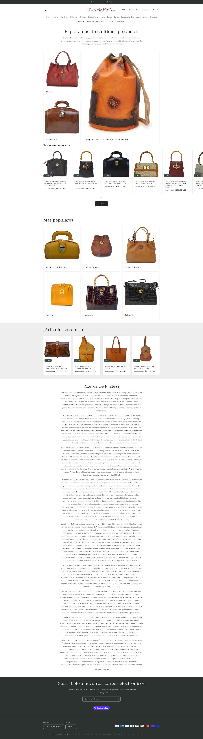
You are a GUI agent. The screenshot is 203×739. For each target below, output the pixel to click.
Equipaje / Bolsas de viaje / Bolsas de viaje (105, 139)
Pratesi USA (51, 734)
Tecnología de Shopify (61, 734)
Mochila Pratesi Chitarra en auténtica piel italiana (144, 367)
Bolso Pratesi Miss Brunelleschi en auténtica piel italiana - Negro (116, 182)
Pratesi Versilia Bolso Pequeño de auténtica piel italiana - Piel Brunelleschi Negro (55, 183)
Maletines (50, 139)
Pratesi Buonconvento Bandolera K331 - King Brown (56, 367)
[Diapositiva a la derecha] (106, 198)
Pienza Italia (91, 267)
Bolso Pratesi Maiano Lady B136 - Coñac (116, 367)
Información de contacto (131, 734)
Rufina (128, 315)
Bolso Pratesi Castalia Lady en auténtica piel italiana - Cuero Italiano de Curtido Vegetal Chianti (175, 184)
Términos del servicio (105, 734)
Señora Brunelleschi (55, 267)
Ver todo (101, 204)
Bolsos (49, 92)
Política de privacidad (90, 734)
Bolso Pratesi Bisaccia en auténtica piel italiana (84, 367)
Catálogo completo (101, 670)
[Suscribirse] (118, 699)
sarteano (89, 315)
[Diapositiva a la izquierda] (97, 198)
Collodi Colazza (132, 267)
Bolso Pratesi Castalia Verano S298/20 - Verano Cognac (145, 182)
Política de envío (117, 734)
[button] (45, 10)
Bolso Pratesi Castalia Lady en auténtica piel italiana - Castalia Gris (86, 183)
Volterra (49, 315)
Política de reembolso (76, 734)
